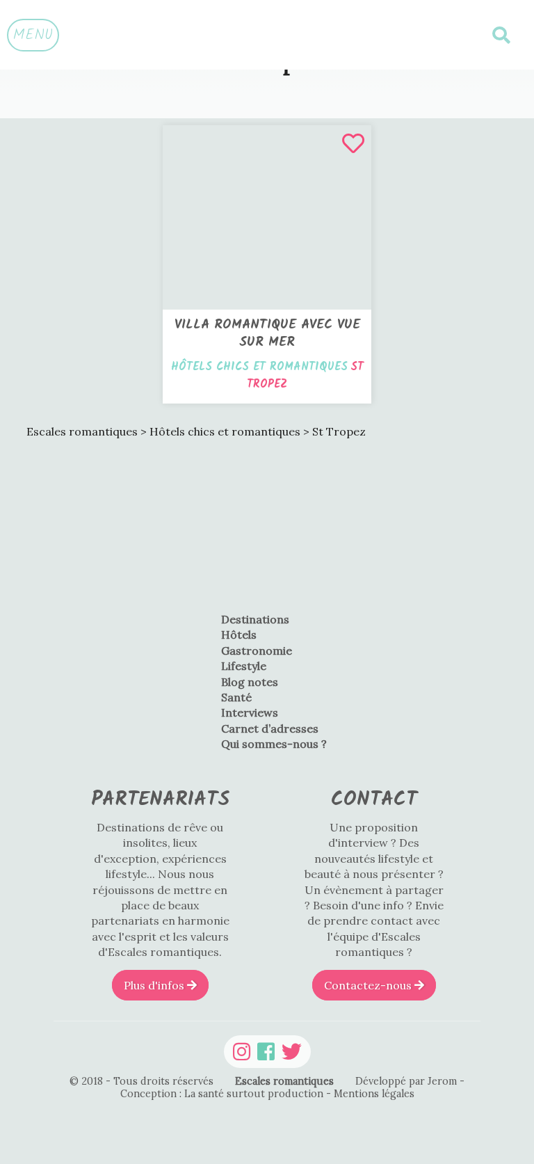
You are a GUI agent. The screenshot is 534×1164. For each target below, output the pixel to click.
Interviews (249, 712)
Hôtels (239, 634)
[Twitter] (292, 1052)
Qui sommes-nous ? (274, 744)
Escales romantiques (284, 1081)
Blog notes (249, 682)
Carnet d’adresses (269, 728)
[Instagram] (241, 1052)
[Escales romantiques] (267, 35)
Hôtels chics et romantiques (259, 367)
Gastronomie (256, 650)
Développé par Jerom (407, 1081)
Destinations (255, 619)
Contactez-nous (369, 985)
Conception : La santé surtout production (223, 1093)
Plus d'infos (155, 985)
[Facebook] (266, 1052)
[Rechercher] (501, 35)
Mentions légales (374, 1093)
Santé (236, 697)
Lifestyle (243, 666)
